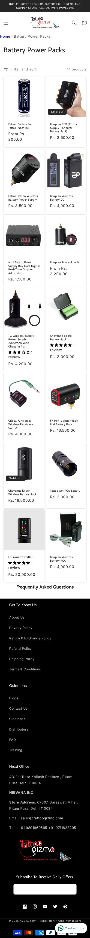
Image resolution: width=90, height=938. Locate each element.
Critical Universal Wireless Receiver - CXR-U (20, 424)
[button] (6, 23)
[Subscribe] (71, 889)
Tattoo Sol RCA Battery (65, 490)
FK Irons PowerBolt (21, 557)
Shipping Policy (22, 659)
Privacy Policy (20, 628)
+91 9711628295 (62, 828)
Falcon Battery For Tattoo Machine (20, 125)
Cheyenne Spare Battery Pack (61, 337)
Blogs (13, 698)
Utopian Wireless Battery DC (61, 197)
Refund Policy (20, 648)
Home (5, 36)
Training (15, 750)
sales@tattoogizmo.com (42, 818)
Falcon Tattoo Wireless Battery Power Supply (23, 197)
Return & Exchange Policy (30, 638)
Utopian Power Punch (64, 262)
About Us (16, 617)
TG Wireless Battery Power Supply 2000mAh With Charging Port (21, 341)
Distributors (18, 729)
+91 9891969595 (33, 828)
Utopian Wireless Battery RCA (61, 558)
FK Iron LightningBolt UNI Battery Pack (64, 422)
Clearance (17, 719)
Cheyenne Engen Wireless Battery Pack (22, 492)
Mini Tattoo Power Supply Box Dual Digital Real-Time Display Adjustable (24, 267)
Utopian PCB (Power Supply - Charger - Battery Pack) (63, 127)
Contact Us (18, 708)
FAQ (12, 740)
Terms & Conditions (25, 669)
